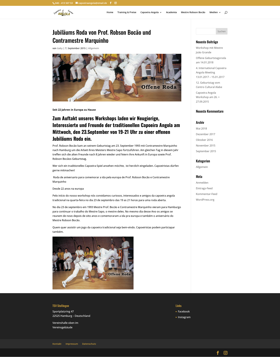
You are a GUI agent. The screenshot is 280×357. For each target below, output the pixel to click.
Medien (214, 12)
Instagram (184, 317)
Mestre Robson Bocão (193, 12)
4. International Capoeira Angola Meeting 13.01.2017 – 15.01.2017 (211, 72)
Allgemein (93, 48)
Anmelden (202, 182)
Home (110, 12)
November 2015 (205, 145)
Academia (171, 12)
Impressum (72, 343)
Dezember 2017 (205, 134)
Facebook (184, 311)
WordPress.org (205, 199)
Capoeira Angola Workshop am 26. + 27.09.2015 (208, 97)
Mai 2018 (201, 128)
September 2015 (206, 151)
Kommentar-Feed (206, 194)
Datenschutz (89, 343)
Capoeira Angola (149, 12)
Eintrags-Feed (204, 188)
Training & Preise (126, 12)
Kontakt (56, 343)
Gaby (60, 48)
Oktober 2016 (204, 140)
